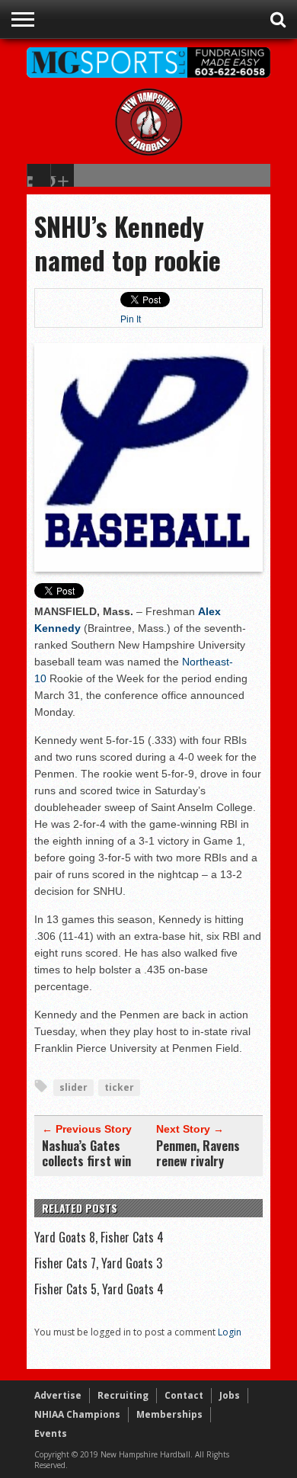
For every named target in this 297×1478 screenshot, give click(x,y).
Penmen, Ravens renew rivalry (198, 1153)
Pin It (130, 319)
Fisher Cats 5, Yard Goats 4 (99, 1289)
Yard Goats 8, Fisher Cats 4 (99, 1237)
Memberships (169, 1414)
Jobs (229, 1395)
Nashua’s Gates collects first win (86, 1153)
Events (50, 1433)
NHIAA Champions (77, 1414)
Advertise (57, 1395)
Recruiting (122, 1395)
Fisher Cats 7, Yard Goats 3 (98, 1263)
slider (73, 1087)
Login (229, 1332)
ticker (119, 1087)
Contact (183, 1395)
